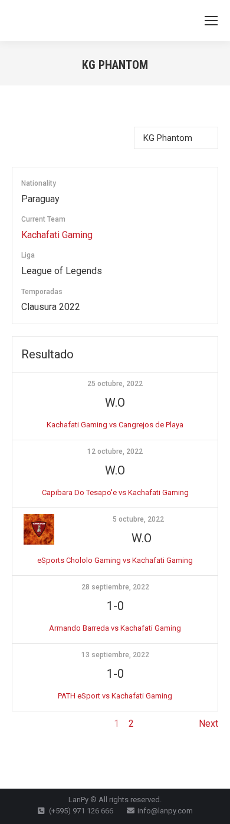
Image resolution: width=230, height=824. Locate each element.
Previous (30, 723)
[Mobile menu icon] (211, 21)
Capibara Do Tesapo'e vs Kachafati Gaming (115, 492)
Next (208, 723)
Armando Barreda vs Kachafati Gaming (115, 628)
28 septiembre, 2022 (115, 587)
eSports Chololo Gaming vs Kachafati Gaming (115, 560)
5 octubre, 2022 (138, 519)
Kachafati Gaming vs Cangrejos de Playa (115, 424)
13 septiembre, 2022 (115, 655)
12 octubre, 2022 (115, 451)
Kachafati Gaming (57, 234)
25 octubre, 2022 (115, 384)
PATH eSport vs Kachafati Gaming (115, 695)
